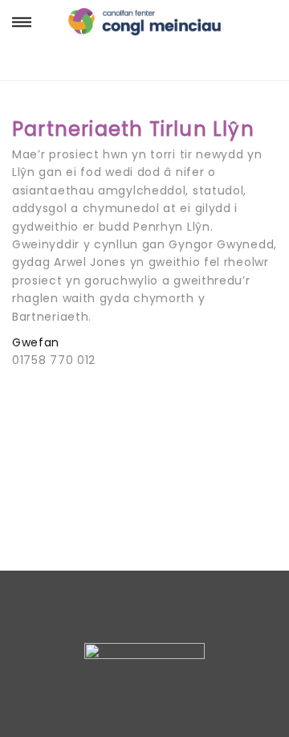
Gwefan (35, 342)
